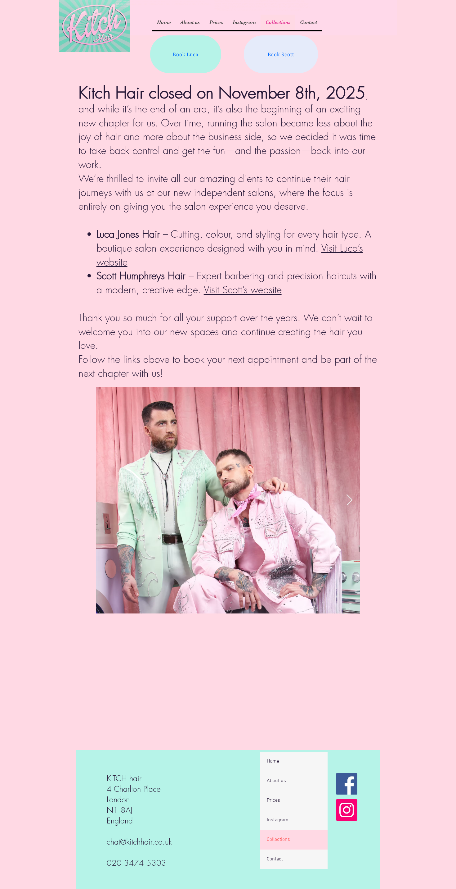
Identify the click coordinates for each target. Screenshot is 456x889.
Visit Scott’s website (243, 289)
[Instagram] (346, 810)
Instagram (277, 820)
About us (276, 781)
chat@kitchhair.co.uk (139, 842)
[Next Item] (349, 500)
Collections (278, 840)
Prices (273, 800)
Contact (275, 859)
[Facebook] (346, 784)
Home (273, 761)
